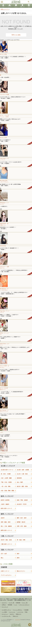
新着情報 (18, 602)
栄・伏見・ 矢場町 (6, 474)
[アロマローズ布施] (16, 87)
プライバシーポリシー (24, 604)
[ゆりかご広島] (16, 46)
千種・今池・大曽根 (6, 482)
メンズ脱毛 (4, 612)
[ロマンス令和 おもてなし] (16, 358)
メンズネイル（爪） (6, 616)
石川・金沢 (4, 553)
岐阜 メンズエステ (7, 496)
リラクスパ (3, 453)
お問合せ (4, 604)
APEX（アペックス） (4, 334)
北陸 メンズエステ (7, 550)
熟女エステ (15, 616)
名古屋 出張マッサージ (7, 469)
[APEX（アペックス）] (16, 325)
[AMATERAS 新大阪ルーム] (16, 216)
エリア (9, 6)
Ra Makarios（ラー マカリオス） (4, 289)
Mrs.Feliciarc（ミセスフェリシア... (4, 411)
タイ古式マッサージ (6, 609)
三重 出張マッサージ (6, 544)
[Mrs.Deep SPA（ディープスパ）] (16, 173)
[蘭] (16, 67)
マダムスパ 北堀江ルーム (4, 267)
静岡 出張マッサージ (6, 530)
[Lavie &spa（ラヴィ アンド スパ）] (16, 151)
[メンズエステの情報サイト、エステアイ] (16, 3)
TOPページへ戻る (16, 34)
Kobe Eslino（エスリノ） (4, 344)
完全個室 (26, 609)
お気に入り (22, 6)
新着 (29, 6)
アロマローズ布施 (4, 94)
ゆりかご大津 (3, 137)
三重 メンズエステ (7, 536)
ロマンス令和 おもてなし (4, 366)
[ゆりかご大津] (16, 130)
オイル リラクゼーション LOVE (4, 116)
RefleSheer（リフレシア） (4, 203)
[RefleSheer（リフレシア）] (16, 195)
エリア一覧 (11, 602)
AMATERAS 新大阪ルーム (4, 224)
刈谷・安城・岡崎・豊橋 (7, 490)
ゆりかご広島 (3, 54)
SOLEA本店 (3, 245)
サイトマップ (5, 607)
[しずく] (16, 425)
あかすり (12, 614)
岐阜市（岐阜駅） (5, 500)
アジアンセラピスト (6, 575)
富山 (2, 557)
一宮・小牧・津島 (5, 486)
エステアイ (4, 602)
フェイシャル (12, 612)
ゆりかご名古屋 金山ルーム (4, 388)
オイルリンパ (5, 614)
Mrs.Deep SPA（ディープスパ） (4, 181)
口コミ (16, 6)
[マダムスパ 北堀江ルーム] (16, 259)
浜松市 (2, 518)
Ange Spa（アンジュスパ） (4, 311)
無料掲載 (10, 604)
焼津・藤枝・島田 (5, 522)
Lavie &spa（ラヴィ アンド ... (4, 159)
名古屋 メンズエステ (8, 466)
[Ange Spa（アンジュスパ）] (16, 303)
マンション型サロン (17, 609)
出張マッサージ (5, 571)
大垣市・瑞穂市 (5, 504)
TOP (3, 6)
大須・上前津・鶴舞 (6, 478)
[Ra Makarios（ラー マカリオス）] (16, 281)
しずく (1, 432)
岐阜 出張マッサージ (6, 508)
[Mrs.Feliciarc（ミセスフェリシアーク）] (16, 403)
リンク (15, 604)
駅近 (26, 612)
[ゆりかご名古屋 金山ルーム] (16, 380)
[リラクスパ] (16, 445)
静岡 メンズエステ (7, 514)
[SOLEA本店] (16, 238)
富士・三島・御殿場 (6, 526)
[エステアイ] (16, 626)
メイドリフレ (20, 612)
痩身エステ (18, 614)
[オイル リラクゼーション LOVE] (16, 108)
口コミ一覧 (24, 602)
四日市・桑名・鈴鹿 (6, 540)
